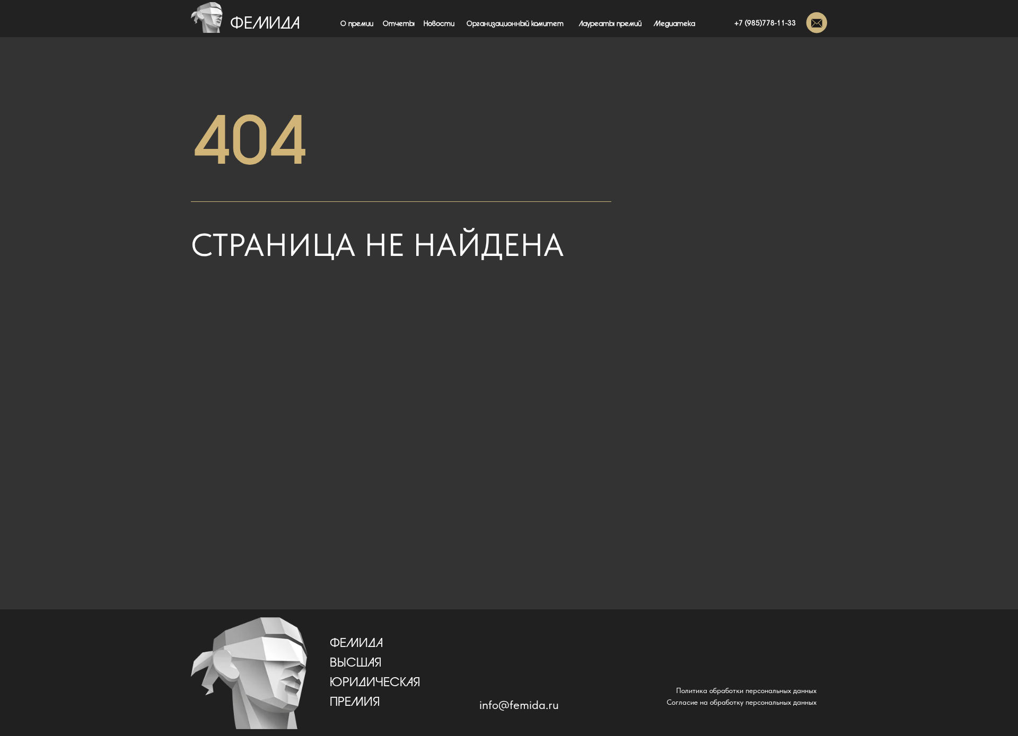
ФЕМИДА (265, 23)
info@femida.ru (519, 704)
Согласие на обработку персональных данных (741, 702)
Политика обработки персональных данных (746, 690)
